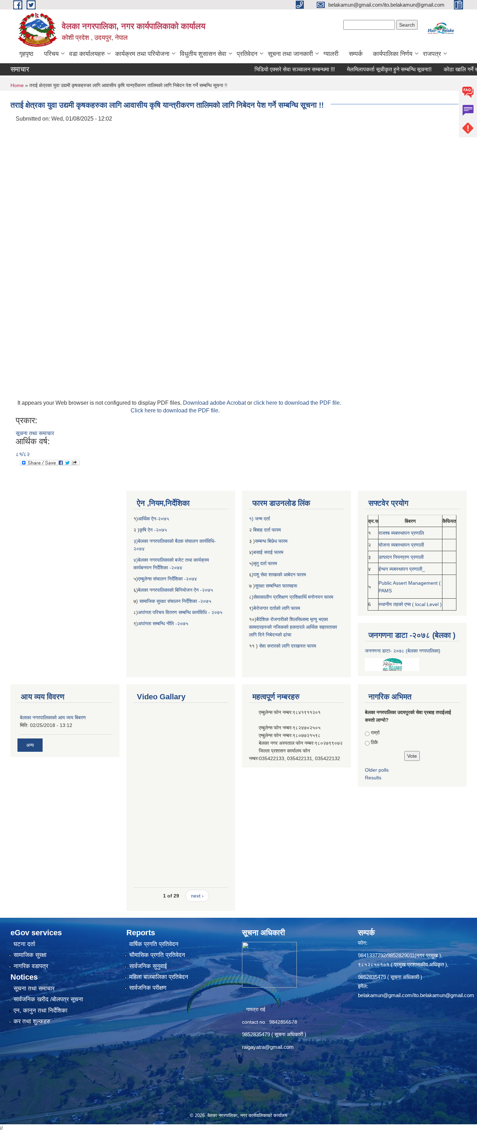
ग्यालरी (330, 53)
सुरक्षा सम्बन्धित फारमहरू (276, 586)
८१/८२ (23, 454)
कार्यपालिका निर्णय (392, 53)
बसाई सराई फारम (269, 552)
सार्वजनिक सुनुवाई (148, 966)
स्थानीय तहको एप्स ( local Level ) (410, 604)
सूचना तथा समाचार (35, 433)
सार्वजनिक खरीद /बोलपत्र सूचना (48, 999)
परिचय (51, 53)
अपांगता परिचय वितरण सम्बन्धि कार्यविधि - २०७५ (180, 612)
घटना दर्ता (24, 944)
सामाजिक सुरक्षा (30, 955)
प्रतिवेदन (247, 53)
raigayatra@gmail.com (268, 1047)
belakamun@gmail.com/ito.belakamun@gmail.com (416, 995)
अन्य (30, 745)
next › (197, 896)
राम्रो (375, 732)
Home (17, 85)
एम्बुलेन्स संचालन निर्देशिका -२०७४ (167, 579)
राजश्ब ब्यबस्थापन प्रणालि (401, 533)
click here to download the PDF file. (297, 403)
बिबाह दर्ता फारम (266, 530)
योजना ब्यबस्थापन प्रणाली (401, 545)
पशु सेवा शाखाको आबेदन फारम (280, 574)
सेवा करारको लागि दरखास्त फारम (287, 646)
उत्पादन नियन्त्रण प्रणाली (401, 557)
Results (373, 777)
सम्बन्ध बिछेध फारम (271, 541)
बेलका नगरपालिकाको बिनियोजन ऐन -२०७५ (175, 590)
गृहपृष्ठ (26, 53)
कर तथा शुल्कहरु (32, 1021)
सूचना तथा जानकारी (290, 53)
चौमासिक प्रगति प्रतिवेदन (157, 955)
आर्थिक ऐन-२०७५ (154, 518)
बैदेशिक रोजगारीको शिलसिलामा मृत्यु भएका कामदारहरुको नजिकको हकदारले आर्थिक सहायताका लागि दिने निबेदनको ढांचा (293, 627)
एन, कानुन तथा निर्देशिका (40, 1010)
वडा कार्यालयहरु (87, 53)
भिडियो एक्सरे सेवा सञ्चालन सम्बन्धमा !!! (276, 69)
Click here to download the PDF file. (175, 410)
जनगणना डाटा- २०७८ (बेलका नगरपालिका (402, 651)
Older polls (377, 770)
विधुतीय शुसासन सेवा (203, 53)
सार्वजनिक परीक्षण (147, 988)
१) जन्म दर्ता (259, 518)
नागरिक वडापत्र (31, 966)
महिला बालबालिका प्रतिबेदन (158, 977)
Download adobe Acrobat (215, 403)
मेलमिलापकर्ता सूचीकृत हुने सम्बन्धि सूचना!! (371, 69)
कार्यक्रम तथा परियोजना (142, 53)
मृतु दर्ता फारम (265, 563)
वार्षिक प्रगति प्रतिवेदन (153, 944)
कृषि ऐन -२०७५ (153, 530)
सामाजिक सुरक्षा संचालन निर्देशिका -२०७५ (175, 601)
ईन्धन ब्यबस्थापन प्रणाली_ (402, 569)
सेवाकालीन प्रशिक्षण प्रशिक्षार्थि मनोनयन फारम (293, 597)
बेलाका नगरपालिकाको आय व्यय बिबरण (53, 717)
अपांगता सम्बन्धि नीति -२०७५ (163, 623)
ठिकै (374, 742)
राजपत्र (432, 53)
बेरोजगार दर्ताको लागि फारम (277, 608)
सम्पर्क (355, 53)
